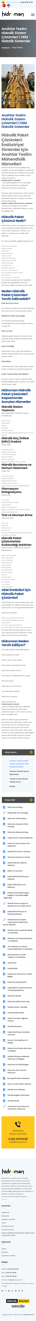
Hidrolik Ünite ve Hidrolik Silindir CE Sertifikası (20, 931)
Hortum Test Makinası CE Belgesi (18, 1041)
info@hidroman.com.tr (18, 1142)
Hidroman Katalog (15, 807)
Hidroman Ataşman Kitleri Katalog (18, 825)
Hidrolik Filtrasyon (15, 1026)
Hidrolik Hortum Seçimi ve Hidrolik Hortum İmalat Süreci (19, 904)
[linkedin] (19, 1291)
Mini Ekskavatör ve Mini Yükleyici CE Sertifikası (17, 956)
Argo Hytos (12, 963)
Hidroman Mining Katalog (18, 832)
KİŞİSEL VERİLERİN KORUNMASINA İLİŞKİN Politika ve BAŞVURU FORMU (18, 1234)
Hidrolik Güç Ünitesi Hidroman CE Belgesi (20, 1049)
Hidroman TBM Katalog (17, 818)
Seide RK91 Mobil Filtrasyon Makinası (18, 877)
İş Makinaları (13, 968)
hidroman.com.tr (29, 1315)
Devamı (4, 1199)
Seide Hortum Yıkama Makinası (20, 838)
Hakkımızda (5, 1212)
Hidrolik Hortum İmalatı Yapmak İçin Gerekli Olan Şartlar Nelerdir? (15, 922)
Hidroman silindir (14, 996)
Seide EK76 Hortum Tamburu (19, 851)
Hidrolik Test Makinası (16, 1089)
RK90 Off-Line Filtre (15, 871)
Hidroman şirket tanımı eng (19, 1001)
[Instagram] (5, 1291)
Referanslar (5, 1216)
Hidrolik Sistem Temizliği (17, 1007)
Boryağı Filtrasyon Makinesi (19, 1078)
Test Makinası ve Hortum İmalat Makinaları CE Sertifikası (20, 947)
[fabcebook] (2, 1291)
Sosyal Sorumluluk (7, 1230)
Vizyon (4, 1223)
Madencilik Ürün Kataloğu (18, 813)
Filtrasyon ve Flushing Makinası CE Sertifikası (20, 939)
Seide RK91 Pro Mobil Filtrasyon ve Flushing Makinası (20, 989)
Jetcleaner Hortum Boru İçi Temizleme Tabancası (18, 1107)
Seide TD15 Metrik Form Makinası (17, 886)
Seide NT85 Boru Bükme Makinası (17, 864)
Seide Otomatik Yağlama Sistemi (18, 1019)
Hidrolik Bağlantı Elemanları (19, 1095)
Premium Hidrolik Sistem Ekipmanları (19, 772)
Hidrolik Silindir (13, 1101)
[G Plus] (15, 1291)
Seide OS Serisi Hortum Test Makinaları (19, 844)
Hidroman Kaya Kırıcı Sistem (19, 857)
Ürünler (4, 1249)
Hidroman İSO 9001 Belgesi (18, 1064)
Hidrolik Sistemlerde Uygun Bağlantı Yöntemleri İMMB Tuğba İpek (16, 895)
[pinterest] (22, 1291)
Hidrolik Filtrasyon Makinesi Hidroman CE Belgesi (18, 1057)
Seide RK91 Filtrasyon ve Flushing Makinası (17, 912)
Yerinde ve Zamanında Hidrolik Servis (19, 780)
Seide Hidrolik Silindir (16, 1013)
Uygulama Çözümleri (8, 1219)
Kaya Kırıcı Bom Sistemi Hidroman (17, 1071)
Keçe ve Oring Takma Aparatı (19, 1084)
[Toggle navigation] (32, 15)
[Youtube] (9, 1291)
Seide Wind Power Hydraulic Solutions (19, 1033)
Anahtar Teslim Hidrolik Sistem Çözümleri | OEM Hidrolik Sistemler (19, 764)
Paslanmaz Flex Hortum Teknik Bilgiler (20, 975)
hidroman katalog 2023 (17, 982)
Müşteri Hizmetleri (19, 2)
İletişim (12, 786)
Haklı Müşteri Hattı (8, 1226)
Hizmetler (5, 1252)
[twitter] (12, 1291)
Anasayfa (6, 47)
